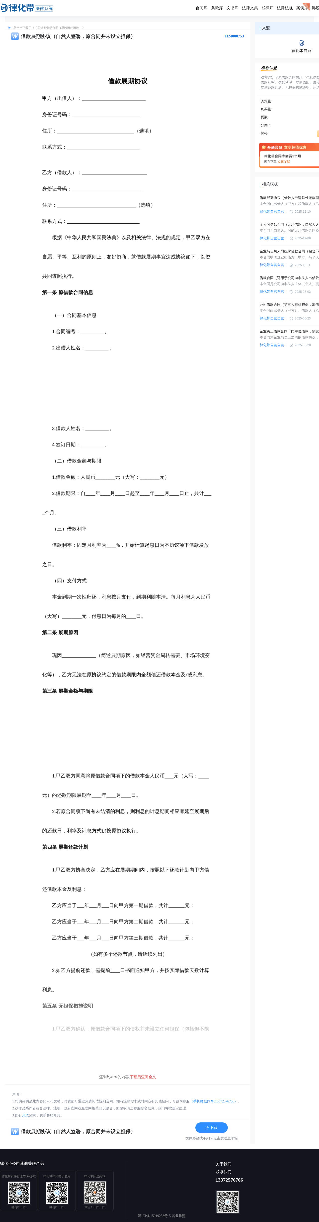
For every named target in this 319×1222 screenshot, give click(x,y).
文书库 (233, 8)
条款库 (217, 8)
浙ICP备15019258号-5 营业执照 (162, 1216)
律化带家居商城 (94, 1176)
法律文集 (250, 8)
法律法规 (285, 8)
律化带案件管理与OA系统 (19, 1176)
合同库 (202, 8)
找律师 (267, 8)
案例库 (302, 8)
